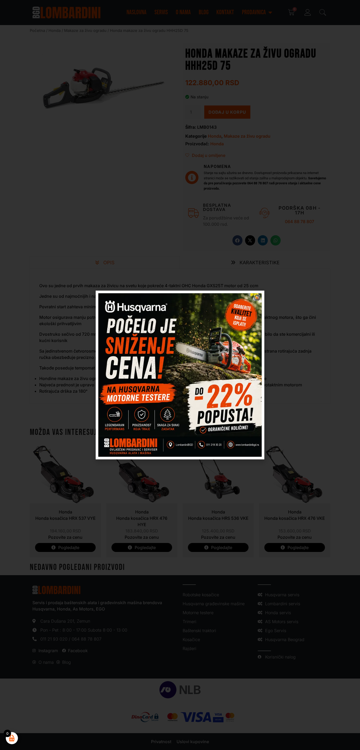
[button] (257, 298)
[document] (180, 375)
